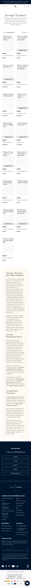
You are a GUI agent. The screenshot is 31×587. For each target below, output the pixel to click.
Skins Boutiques (20, 503)
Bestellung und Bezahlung (6, 504)
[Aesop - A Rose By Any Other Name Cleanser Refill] (23, 43)
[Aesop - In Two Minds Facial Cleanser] (23, 101)
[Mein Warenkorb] (28, 6)
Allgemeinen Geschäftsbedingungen (13, 558)
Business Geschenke (7, 528)
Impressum (19, 576)
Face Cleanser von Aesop (14, 397)
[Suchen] (5, 6)
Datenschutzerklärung (10, 578)
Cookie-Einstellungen (20, 578)
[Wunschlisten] (24, 6)
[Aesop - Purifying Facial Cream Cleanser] (8, 159)
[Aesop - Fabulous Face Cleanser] (23, 130)
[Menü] (2, 6)
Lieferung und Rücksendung (5, 507)
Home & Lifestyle (15, 473)
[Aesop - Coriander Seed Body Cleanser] (23, 188)
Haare (15, 469)
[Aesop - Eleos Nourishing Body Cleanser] (8, 188)
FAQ (3, 501)
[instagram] (3, 566)
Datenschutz (25, 558)
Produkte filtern (10, 32)
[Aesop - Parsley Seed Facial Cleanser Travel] (8, 130)
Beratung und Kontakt (7, 498)
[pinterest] (9, 566)
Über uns (18, 498)
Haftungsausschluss (12, 576)
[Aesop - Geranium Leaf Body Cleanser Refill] (8, 246)
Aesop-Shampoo (20, 379)
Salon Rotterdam (20, 512)
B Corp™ (4, 519)
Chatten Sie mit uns (23, 532)
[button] (2, 487)
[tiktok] (17, 566)
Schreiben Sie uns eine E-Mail (22, 529)
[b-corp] (28, 566)
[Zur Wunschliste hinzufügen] (11, 38)
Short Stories (19, 510)
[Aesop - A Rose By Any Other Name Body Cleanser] (23, 72)
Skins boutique (22, 534)
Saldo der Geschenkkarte (8, 511)
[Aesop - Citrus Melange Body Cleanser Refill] (23, 159)
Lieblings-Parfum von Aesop (16, 385)
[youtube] (13, 566)
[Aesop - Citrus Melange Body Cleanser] (8, 43)
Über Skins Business (7, 526)
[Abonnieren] (27, 548)
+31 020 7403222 (22, 526)
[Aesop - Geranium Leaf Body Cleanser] (8, 101)
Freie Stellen (19, 505)
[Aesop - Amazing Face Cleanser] (8, 72)
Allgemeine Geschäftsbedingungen (14, 574)
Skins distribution (6, 530)
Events (17, 508)
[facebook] (6, 566)
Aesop (15, 307)
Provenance (5, 517)
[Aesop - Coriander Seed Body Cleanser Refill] (8, 217)
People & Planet (20, 515)
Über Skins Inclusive (21, 501)
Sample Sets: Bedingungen (5, 514)
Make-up (15, 465)
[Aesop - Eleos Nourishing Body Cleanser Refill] (23, 217)
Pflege (15, 461)
